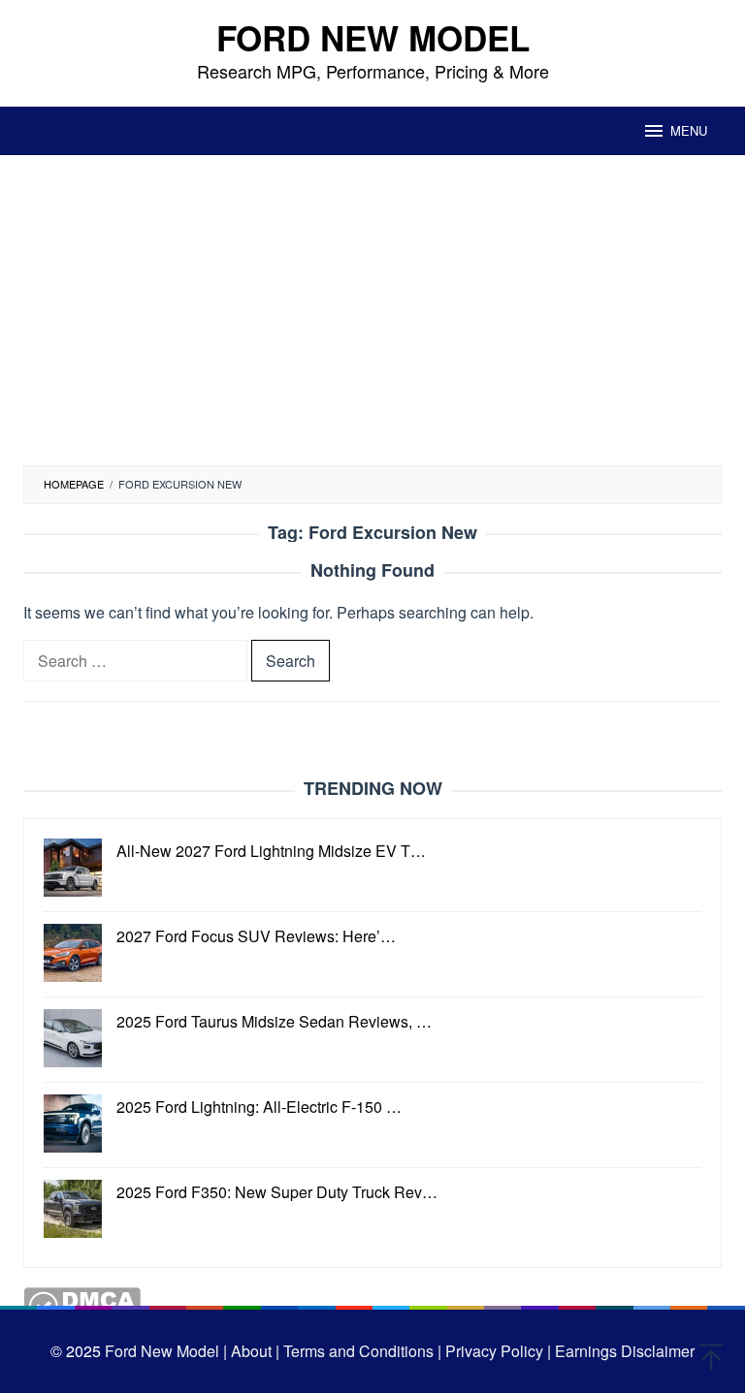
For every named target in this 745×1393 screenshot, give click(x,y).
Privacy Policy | (496, 1351)
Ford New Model (373, 38)
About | (255, 1351)
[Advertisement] (372, 320)
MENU (688, 130)
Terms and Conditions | (360, 1351)
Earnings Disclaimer (623, 1351)
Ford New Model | (166, 1351)
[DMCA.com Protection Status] (82, 1304)
